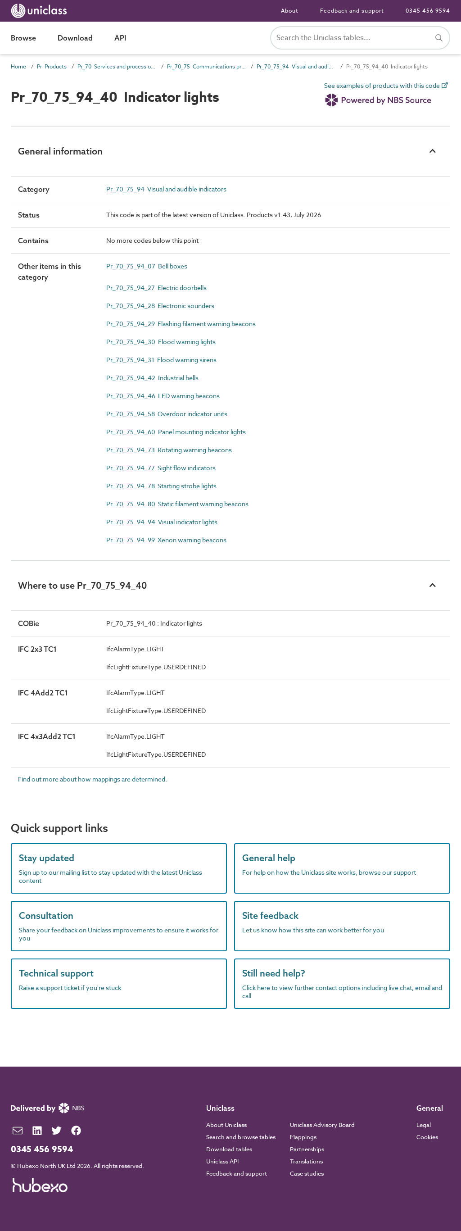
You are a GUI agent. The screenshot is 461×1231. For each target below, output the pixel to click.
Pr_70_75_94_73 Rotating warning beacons (169, 449)
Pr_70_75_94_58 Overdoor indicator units (166, 413)
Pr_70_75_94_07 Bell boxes (146, 266)
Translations (306, 1161)
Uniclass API (222, 1161)
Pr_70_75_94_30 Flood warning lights (161, 341)
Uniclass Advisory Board (322, 1125)
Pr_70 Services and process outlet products (116, 66)
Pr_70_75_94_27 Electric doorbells (156, 287)
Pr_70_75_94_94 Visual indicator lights (161, 522)
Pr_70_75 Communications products (206, 66)
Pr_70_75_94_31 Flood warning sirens (161, 359)
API (120, 37)
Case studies (307, 1173)
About (289, 10)
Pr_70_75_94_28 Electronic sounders (160, 305)
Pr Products (52, 66)
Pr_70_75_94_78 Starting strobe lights (161, 485)
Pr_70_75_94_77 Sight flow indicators (161, 467)
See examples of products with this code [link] (382, 86)
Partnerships (307, 1149)
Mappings (303, 1137)
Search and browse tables (241, 1137)
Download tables (229, 1149)
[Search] (439, 38)
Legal (423, 1125)
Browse (23, 37)
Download (75, 37)
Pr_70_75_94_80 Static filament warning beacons (177, 504)
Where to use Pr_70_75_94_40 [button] (82, 585)
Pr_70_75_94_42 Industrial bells (152, 377)
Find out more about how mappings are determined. (92, 779)
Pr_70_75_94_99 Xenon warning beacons (166, 540)
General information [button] (60, 151)
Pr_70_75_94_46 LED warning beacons (163, 395)
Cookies (427, 1137)
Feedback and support (352, 10)
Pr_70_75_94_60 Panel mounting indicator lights (176, 431)
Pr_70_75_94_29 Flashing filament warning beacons (181, 323)
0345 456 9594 (428, 10)
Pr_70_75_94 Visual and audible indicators (296, 66)
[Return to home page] (41, 11)
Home (18, 66)
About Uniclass (226, 1125)
